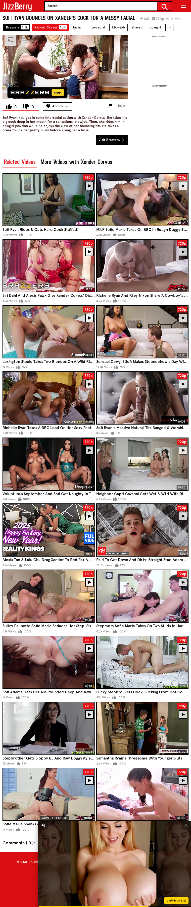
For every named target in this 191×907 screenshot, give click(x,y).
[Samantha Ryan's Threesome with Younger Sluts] (142, 728)
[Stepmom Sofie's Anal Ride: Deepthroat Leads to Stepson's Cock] (142, 794)
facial (77, 27)
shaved (137, 27)
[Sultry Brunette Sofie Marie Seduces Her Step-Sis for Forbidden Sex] (48, 596)
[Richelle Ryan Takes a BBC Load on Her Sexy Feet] (48, 398)
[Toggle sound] (43, 825)
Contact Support (30, 862)
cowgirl (155, 27)
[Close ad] (186, 825)
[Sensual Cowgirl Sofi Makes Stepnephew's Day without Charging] (142, 331)
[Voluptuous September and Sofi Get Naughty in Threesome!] (48, 464)
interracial (97, 27)
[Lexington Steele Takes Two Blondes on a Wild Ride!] (48, 331)
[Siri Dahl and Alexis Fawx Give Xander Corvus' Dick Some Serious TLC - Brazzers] (48, 265)
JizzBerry (17, 6)
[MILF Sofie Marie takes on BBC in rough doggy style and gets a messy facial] (142, 199)
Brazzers (17, 27)
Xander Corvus (50, 27)
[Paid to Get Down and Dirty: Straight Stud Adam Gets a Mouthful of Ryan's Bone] (142, 530)
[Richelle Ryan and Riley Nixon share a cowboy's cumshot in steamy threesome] (142, 265)
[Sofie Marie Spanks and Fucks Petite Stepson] (48, 794)
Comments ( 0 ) (18, 843)
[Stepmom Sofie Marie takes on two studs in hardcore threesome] (142, 596)
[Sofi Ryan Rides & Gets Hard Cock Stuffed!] (48, 199)
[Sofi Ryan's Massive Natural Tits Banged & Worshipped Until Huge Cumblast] (142, 398)
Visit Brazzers (109, 140)
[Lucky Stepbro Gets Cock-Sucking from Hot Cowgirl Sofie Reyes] (142, 662)
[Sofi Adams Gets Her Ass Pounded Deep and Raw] (48, 662)
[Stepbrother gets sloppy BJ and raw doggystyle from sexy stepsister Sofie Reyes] (48, 728)
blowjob (118, 27)
